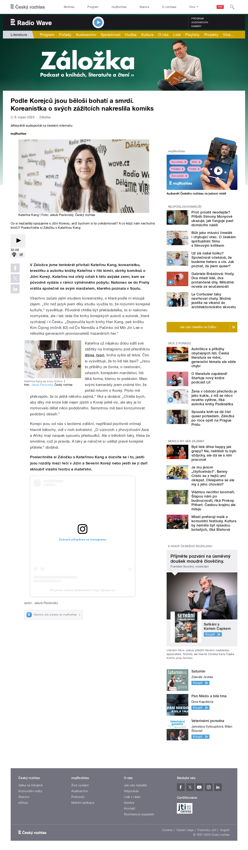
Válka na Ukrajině (30, 785)
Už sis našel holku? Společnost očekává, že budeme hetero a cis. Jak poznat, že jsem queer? (212, 259)
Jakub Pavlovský (42, 384)
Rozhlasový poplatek (139, 814)
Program (92, 7)
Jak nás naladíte (135, 785)
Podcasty (78, 797)
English (225, 830)
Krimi (194, 162)
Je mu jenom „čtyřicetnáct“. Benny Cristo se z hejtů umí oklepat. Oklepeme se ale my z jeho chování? (212, 475)
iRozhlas (69, 7)
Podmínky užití (206, 830)
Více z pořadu (179, 343)
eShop (23, 803)
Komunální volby (30, 791)
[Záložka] (124, 64)
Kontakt (129, 808)
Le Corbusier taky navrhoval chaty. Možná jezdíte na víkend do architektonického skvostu (213, 300)
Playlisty (192, 34)
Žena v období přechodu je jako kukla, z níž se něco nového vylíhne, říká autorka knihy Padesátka (214, 397)
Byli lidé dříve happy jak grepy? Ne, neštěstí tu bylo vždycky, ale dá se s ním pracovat (214, 453)
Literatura (19, 34)
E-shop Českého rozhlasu (190, 546)
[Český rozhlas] (28, 7)
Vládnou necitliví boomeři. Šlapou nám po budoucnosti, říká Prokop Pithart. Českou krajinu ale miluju (213, 500)
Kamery (196, 26)
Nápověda (131, 791)
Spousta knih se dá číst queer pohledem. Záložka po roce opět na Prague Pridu (212, 418)
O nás (163, 34)
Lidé (177, 34)
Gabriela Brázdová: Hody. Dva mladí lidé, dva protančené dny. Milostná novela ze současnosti (212, 280)
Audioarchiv (199, 22)
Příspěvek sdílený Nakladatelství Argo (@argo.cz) (82, 590)
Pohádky (175, 169)
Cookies (167, 830)
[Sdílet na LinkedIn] (15, 288)
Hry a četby (177, 162)
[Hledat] (232, 7)
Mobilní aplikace (82, 803)
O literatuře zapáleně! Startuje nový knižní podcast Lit (209, 378)
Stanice (144, 7)
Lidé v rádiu (132, 797)
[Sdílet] (21, 255)
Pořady (65, 34)
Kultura (147, 34)
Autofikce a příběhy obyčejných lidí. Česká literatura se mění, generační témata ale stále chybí (213, 357)
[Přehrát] (18, 240)
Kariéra (129, 803)
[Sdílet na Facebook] (15, 268)
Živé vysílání (177, 176)
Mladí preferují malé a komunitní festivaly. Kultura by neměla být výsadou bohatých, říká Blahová (213, 523)
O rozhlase (169, 7)
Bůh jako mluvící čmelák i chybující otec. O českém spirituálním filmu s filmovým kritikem (213, 239)
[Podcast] (14, 255)
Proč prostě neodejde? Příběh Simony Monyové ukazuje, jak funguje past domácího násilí (212, 218)
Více (228, 34)
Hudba (130, 34)
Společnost (110, 34)
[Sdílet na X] (15, 278)
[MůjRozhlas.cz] (18, 134)
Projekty (211, 34)
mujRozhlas (119, 7)
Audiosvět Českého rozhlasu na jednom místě (196, 193)
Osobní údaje (185, 830)
